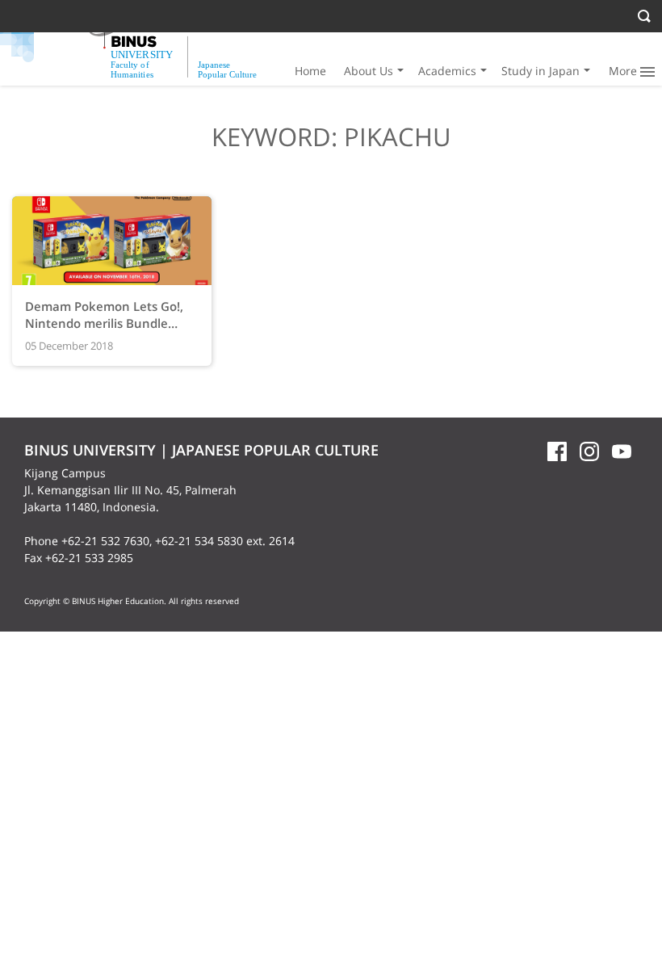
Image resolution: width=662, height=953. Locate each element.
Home (310, 70)
